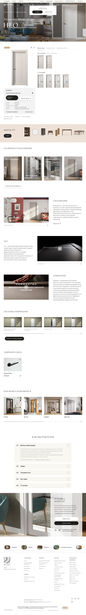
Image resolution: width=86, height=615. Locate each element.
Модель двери (41, 48)
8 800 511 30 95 (38, 600)
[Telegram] (59, 530)
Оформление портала (61, 48)
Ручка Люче (8, 373)
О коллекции (15, 37)
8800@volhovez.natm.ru (45, 602)
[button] (13, 168)
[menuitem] (25, 5)
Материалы (23, 37)
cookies (26, 606)
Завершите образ (45, 37)
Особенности (7, 37)
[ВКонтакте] (56, 530)
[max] (78, 598)
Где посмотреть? (29, 111)
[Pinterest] (72, 602)
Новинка (7, 47)
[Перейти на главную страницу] (8, 5)
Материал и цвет (50, 48)
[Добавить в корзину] (20, 375)
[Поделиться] (31, 47)
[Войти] (81, 5)
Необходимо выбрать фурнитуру (13, 93)
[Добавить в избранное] (34, 47)
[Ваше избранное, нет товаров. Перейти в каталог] (79, 5)
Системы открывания (34, 37)
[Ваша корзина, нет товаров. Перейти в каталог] (77, 5)
